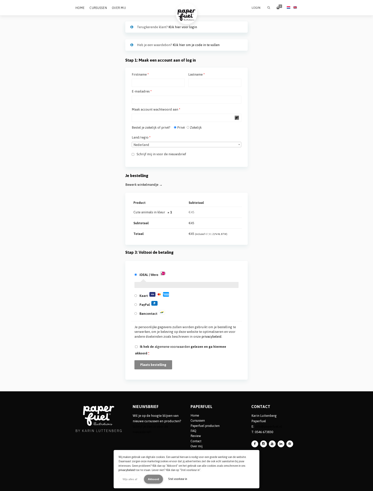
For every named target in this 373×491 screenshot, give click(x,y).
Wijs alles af (130, 479)
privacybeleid (127, 470)
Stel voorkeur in (177, 479)
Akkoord (153, 479)
